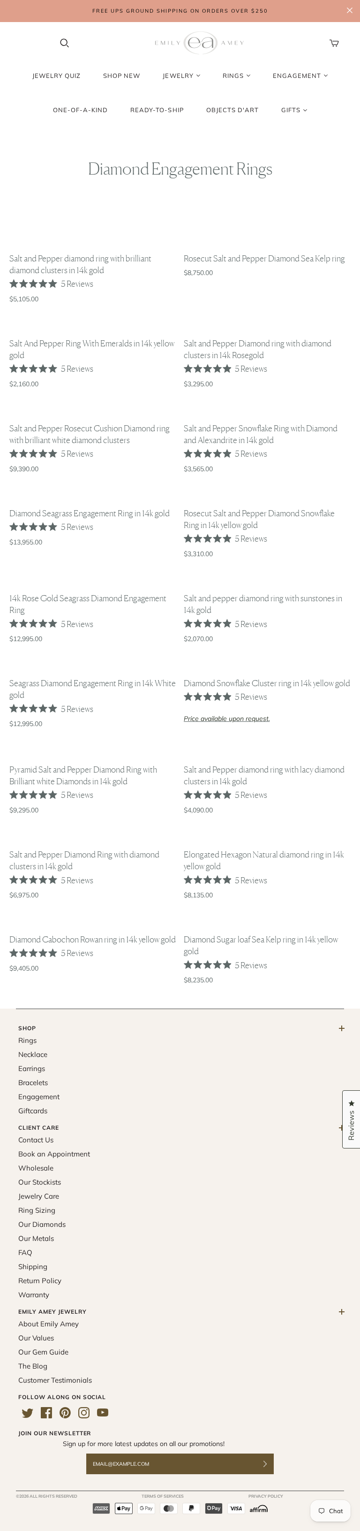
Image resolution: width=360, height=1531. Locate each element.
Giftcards (32, 1110)
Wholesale (35, 1168)
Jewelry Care (38, 1196)
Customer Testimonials (55, 1380)
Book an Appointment (54, 1153)
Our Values (36, 1337)
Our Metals (36, 1238)
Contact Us (35, 1139)
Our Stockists (39, 1182)
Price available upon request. (227, 718)
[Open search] (64, 43)
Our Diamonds (42, 1224)
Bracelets (33, 1082)
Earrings (31, 1068)
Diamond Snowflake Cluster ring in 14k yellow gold (267, 683)
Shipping (32, 1266)
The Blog (32, 1366)
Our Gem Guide (43, 1351)
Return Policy (39, 1280)
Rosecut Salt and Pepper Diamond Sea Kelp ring (264, 258)
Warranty (33, 1294)
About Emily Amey (48, 1323)
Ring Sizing (36, 1210)
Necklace (32, 1054)
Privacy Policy (265, 1496)
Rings (27, 1040)
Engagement (39, 1096)
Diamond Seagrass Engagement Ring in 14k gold (89, 513)
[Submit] (271, 1464)
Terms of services (163, 1496)
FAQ (25, 1252)
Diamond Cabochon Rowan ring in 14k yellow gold (92, 939)
